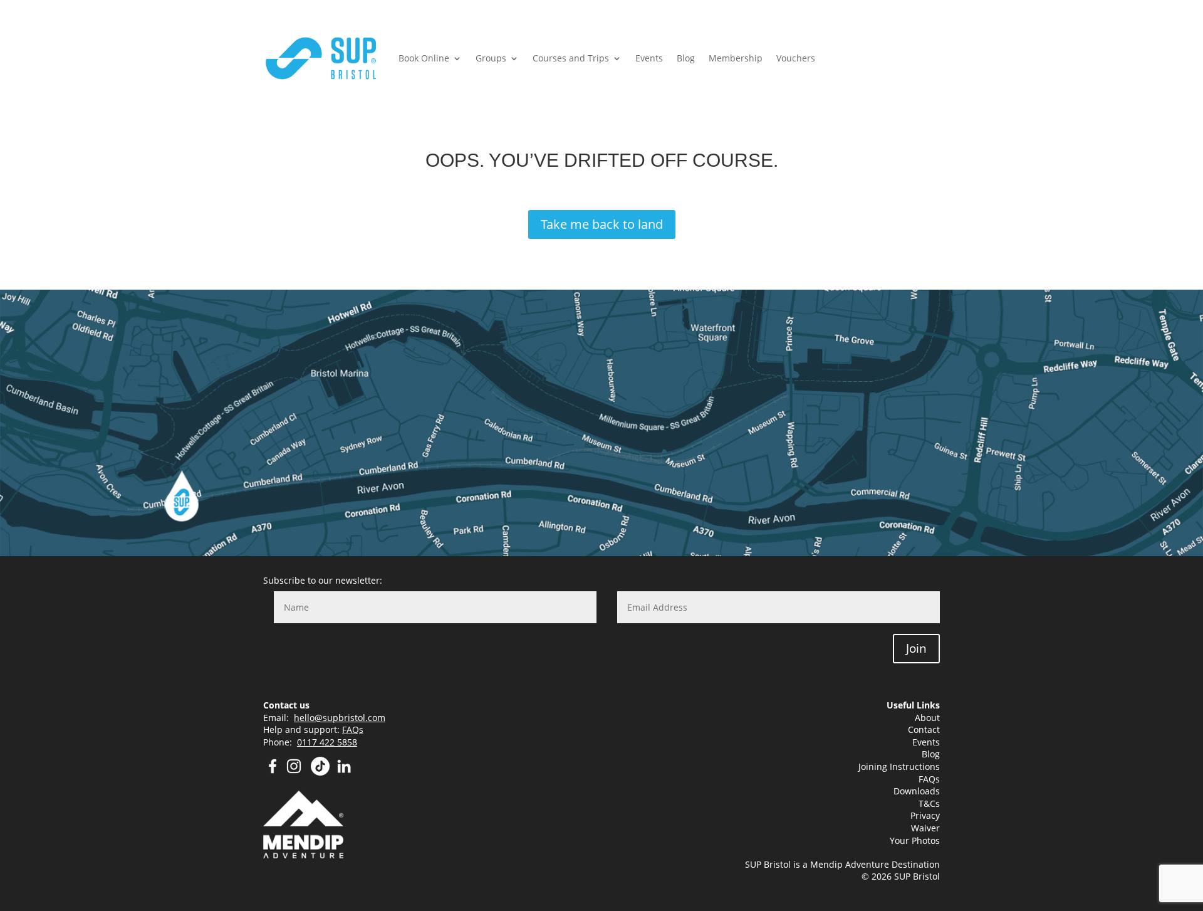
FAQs (352, 729)
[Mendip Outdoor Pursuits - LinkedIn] (344, 772)
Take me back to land (602, 224)
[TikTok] (320, 772)
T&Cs (929, 803)
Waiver (925, 828)
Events (649, 58)
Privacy (925, 815)
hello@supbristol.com (339, 718)
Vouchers (795, 58)
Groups (491, 58)
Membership (736, 58)
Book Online (423, 58)
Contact (924, 729)
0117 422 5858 (327, 742)
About (927, 718)
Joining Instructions (899, 766)
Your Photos (915, 840)
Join (916, 648)
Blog (686, 58)
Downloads (916, 791)
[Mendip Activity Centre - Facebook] (272, 772)
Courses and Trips (571, 58)
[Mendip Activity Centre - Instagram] (297, 772)
